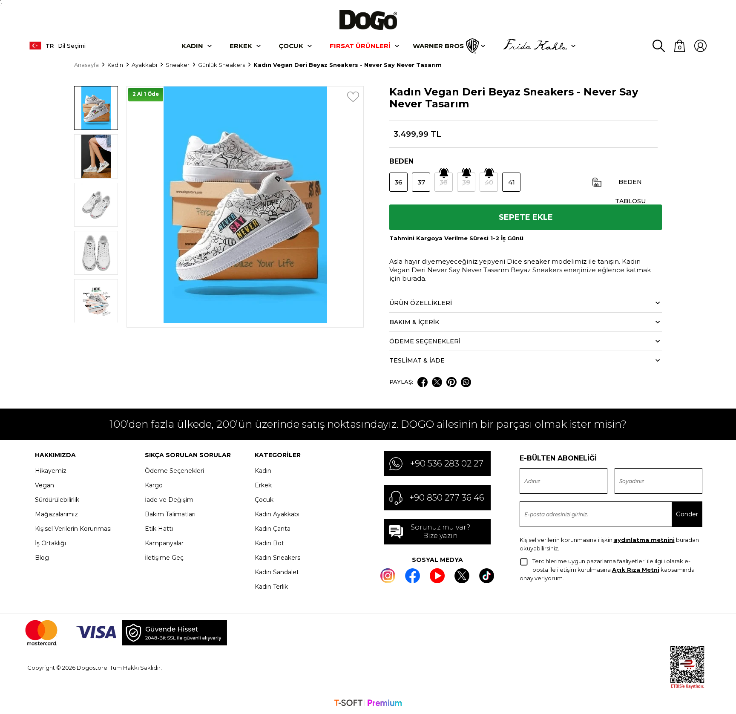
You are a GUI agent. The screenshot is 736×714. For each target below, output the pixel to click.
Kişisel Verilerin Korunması (73, 529)
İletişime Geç (164, 557)
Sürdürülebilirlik (57, 500)
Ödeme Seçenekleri (174, 471)
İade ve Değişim (169, 500)
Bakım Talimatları (170, 514)
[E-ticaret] (368, 703)
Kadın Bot (269, 543)
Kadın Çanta (272, 529)
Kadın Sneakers (277, 557)
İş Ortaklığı (50, 543)
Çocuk (291, 46)
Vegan (44, 485)
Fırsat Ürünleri (360, 46)
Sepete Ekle (526, 217)
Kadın (192, 46)
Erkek (241, 46)
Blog (42, 557)
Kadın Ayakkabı (277, 514)
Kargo (154, 485)
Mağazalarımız (56, 514)
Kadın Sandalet (277, 572)
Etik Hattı (159, 529)
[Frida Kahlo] (535, 46)
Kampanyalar (164, 543)
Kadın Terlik (271, 586)
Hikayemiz (50, 471)
